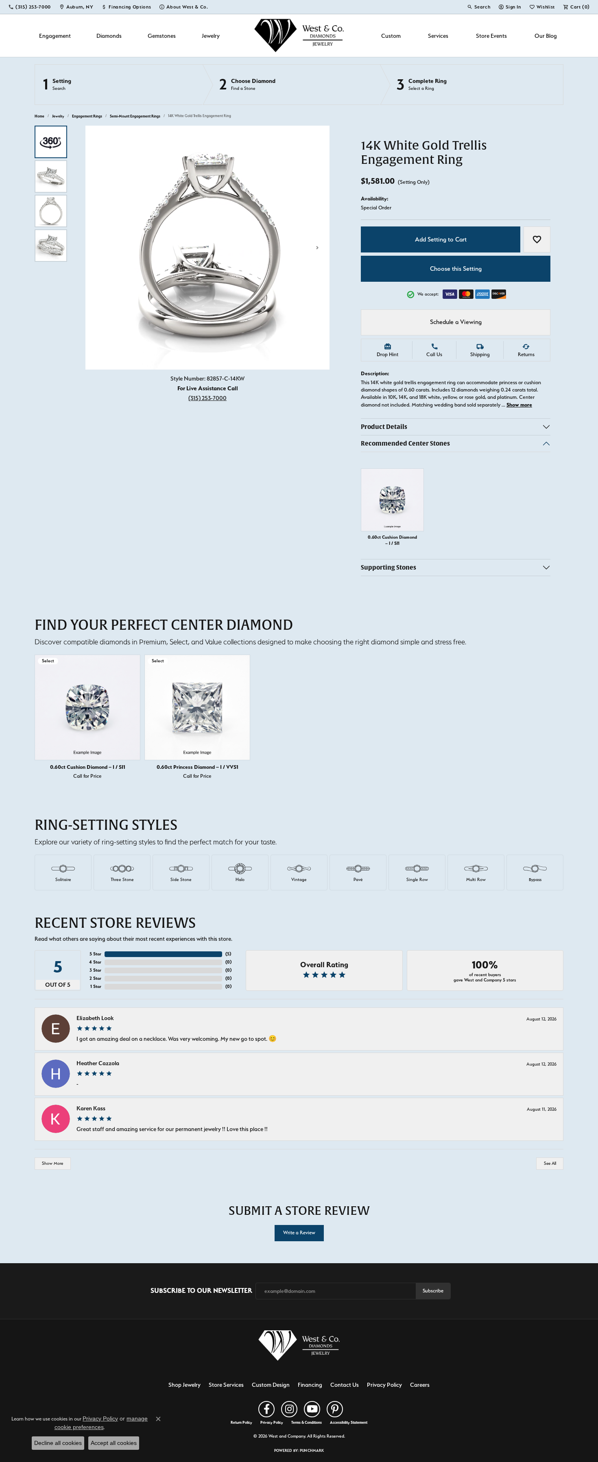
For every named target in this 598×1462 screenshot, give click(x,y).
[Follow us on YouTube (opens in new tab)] (312, 1409)
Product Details (384, 426)
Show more (519, 404)
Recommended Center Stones (405, 443)
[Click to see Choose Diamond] (291, 84)
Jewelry (211, 35)
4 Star (95, 962)
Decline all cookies (58, 1443)
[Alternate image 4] (51, 245)
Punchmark (312, 1450)
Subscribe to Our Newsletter (201, 1290)
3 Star (95, 970)
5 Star (95, 954)
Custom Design (271, 1384)
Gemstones (162, 35)
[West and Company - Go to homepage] (299, 1347)
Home (39, 116)
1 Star (95, 986)
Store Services (226, 1384)
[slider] (207, 248)
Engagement (55, 35)
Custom (391, 35)
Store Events (491, 35)
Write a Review (299, 1232)
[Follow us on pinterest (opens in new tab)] (335, 1409)
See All (550, 1163)
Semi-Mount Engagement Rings (135, 116)
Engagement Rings (87, 116)
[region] (207, 248)
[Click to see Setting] (119, 84)
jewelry (58, 116)
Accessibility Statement (348, 1423)
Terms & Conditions (306, 1423)
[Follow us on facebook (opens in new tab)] (266, 1409)
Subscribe (433, 1291)
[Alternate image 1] (51, 142)
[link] (29, 7)
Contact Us (344, 1384)
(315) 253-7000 (207, 397)
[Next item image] (317, 247)
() (228, 954)
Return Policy (241, 1423)
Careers (420, 1384)
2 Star (95, 978)
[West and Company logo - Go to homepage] (299, 35)
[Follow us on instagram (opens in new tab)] (289, 1409)
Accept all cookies (114, 1443)
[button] (478, 7)
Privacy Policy (384, 1384)
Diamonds (109, 35)
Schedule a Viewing (456, 322)
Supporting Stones (388, 567)
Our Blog (546, 35)
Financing (310, 1384)
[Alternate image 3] (51, 211)
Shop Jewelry (184, 1384)
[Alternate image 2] (51, 176)
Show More (52, 1163)
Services (438, 35)
